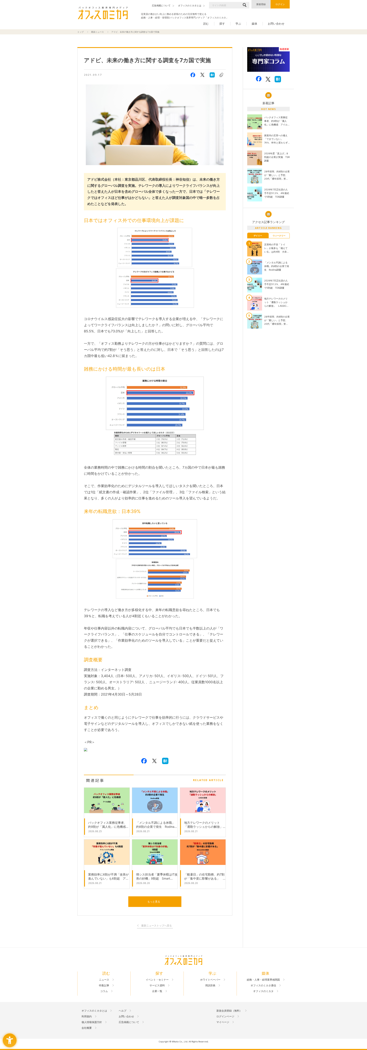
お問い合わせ (276, 23)
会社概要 (87, 1028)
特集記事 (104, 985)
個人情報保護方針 (92, 1022)
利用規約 (87, 1016)
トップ (80, 32)
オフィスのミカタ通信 (263, 985)
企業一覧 (157, 991)
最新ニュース (97, 32)
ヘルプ (122, 1010)
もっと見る (153, 901)
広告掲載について (129, 1022)
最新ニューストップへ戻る (156, 925)
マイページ (222, 1022)
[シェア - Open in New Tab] (192, 75)
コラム (104, 991)
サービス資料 (157, 985)
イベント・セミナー (157, 979)
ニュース (104, 979)
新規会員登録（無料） (229, 1010)
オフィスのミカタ (263, 991)
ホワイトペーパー (210, 979)
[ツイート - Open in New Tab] (202, 75)
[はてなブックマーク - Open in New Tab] (212, 75)
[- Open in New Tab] (268, 59)
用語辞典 (210, 985)
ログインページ (225, 1016)
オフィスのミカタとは (94, 1010)
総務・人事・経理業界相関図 (263, 979)
